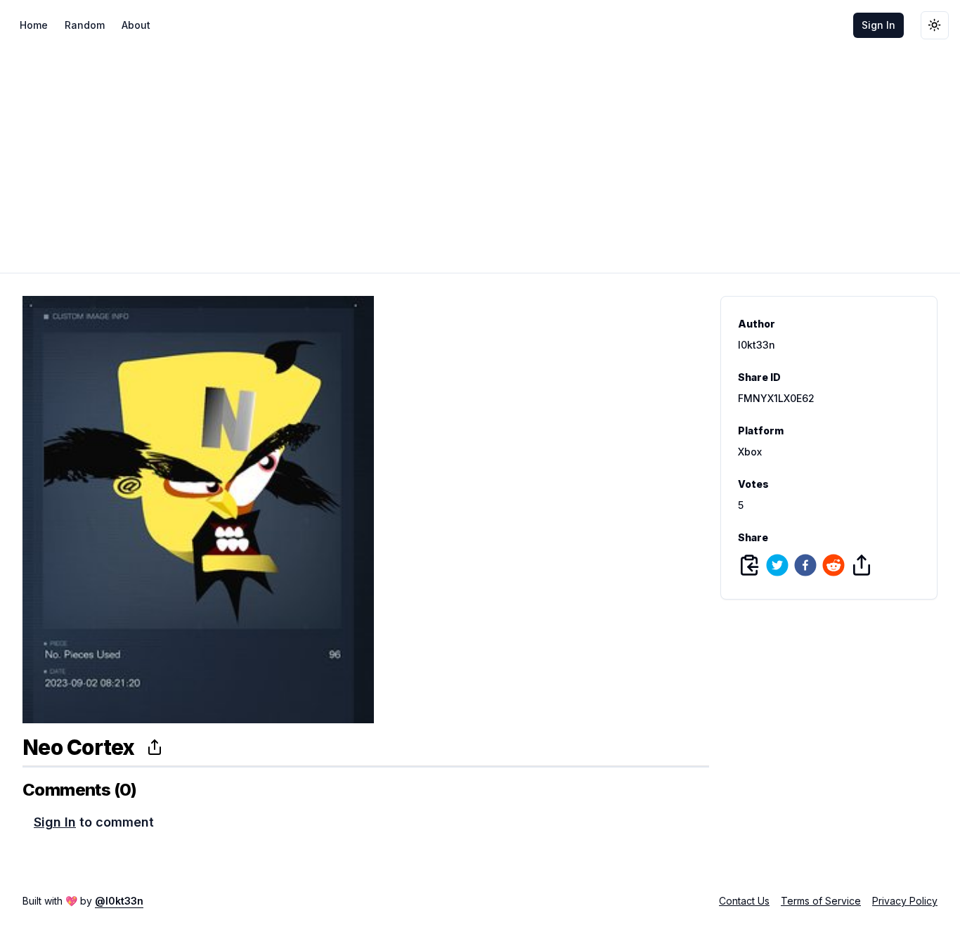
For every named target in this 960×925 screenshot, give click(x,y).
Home (34, 25)
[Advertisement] (480, 156)
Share (753, 538)
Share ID (759, 377)
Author (756, 324)
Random (85, 25)
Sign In (878, 25)
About (136, 25)
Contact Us (744, 901)
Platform (761, 431)
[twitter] (777, 565)
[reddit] (833, 565)
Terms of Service (821, 901)
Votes (753, 484)
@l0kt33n (119, 901)
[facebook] (805, 565)
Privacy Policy (905, 901)
